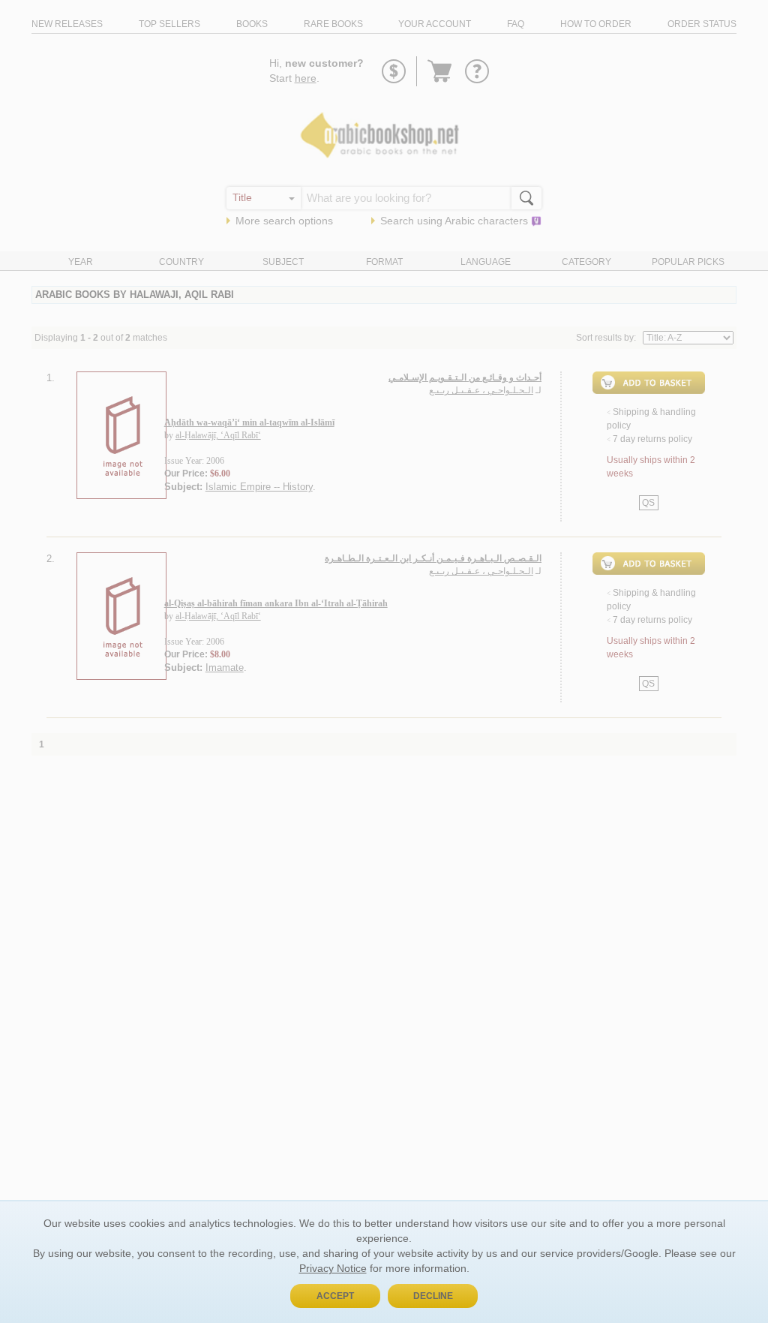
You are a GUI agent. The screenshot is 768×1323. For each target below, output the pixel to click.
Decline (433, 1296)
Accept (335, 1296)
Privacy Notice (333, 1268)
